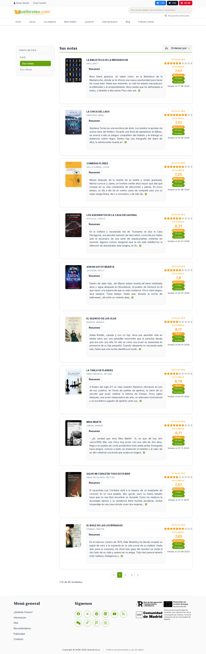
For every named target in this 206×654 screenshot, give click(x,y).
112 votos (178, 78)
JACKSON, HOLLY (95, 270)
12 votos (178, 337)
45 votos (178, 130)
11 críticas (178, 444)
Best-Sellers (70, 22)
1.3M (162, 3)
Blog (128, 22)
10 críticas (178, 547)
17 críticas (178, 185)
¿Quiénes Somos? (23, 612)
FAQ (16, 623)
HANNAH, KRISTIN (95, 529)
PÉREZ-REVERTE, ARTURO (99, 374)
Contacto (18, 639)
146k (174, 3)
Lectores (89, 22)
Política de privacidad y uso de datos (125, 649)
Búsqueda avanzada (178, 15)
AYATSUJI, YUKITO (95, 218)
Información (20, 617)
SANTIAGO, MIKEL (95, 115)
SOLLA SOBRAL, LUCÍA (97, 167)
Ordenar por (178, 48)
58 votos (178, 441)
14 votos (178, 234)
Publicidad (19, 633)
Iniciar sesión (23, 3)
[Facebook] (78, 614)
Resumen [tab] (94, 69)
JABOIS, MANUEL (94, 425)
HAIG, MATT (92, 63)
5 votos (178, 285)
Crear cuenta (39, 3)
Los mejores (50, 22)
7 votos (178, 492)
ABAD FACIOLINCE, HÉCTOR (100, 477)
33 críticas (178, 392)
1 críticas (178, 289)
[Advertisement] (103, 36)
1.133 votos (178, 389)
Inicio (18, 22)
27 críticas (178, 82)
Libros (32, 22)
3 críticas (178, 237)
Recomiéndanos (22, 628)
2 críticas (178, 340)
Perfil (22, 57)
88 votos (178, 182)
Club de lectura (109, 22)
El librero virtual (146, 22)
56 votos (178, 544)
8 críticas (178, 133)
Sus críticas (26, 69)
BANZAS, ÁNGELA (95, 322)
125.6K (187, 3)
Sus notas (28, 63)
